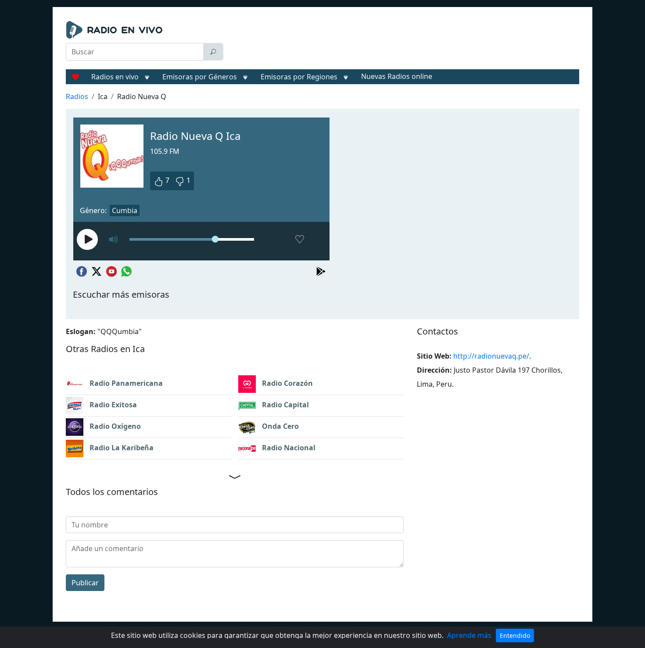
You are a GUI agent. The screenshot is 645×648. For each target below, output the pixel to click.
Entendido (515, 635)
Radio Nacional (287, 447)
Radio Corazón (286, 383)
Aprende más (469, 635)
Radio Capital (284, 404)
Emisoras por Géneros (199, 77)
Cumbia (124, 210)
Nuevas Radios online (396, 76)
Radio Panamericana (125, 383)
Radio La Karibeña (121, 447)
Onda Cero (279, 426)
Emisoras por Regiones (299, 77)
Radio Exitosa (112, 404)
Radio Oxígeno (114, 426)
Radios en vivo (115, 77)
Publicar (85, 582)
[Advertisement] (403, 43)
